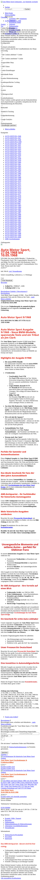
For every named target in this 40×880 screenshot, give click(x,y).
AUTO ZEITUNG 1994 (13, 226)
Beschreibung (5, 291)
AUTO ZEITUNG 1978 (13, 196)
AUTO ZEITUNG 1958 (13, 158)
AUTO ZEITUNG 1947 (13, 138)
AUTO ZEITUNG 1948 (13, 140)
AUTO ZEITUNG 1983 (13, 205)
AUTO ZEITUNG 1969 (13, 179)
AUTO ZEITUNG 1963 (13, 168)
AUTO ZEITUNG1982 (13, 203)
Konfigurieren (16, 878)
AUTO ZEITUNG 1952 (13, 147)
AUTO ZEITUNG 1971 (13, 183)
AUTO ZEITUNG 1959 (13, 160)
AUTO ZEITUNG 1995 (13, 228)
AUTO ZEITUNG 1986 (13, 211)
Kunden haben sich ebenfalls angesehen (14, 796)
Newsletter (8, 837)
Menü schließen (10, 15)
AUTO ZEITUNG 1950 (13, 144)
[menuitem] (22, 5)
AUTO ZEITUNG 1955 (13, 153)
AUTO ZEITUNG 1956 (13, 155)
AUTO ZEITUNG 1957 (13, 157)
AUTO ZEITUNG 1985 (13, 209)
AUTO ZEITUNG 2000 (13, 237)
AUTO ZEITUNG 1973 (13, 186)
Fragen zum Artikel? (11, 717)
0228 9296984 (5, 807)
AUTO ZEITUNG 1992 (13, 222)
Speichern (5, 752)
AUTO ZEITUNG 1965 (13, 172)
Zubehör (13, 291)
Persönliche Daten (15, 22)
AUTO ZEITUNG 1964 (13, 170)
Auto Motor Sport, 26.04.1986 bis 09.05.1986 (9, 791)
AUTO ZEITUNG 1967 (13, 175)
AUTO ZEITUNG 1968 (13, 177)
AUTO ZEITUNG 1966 (13, 173)
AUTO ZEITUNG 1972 (13, 185)
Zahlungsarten (13, 26)
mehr (32, 297)
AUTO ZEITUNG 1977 (13, 194)
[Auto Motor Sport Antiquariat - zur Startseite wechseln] (19, 2)
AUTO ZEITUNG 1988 (13, 215)
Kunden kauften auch (8, 767)
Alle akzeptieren (6, 878)
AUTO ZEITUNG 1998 (13, 233)
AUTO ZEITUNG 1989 (13, 216)
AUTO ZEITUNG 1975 (13, 190)
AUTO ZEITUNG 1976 (13, 192)
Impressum (8, 838)
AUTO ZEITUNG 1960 (13, 162)
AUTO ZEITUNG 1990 (13, 218)
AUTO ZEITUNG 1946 (13, 136)
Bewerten (4, 282)
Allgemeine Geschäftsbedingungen (16, 826)
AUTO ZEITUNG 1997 (13, 231)
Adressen (12, 24)
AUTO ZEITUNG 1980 (13, 200)
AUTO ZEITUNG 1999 (13, 235)
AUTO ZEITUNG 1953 (13, 149)
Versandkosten (9, 828)
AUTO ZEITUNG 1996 (13, 229)
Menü (7, 5)
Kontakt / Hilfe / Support (13, 818)
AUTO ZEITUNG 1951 (13, 145)
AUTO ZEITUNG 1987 (13, 213)
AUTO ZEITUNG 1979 (13, 198)
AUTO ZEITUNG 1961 (13, 164)
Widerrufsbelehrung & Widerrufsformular (18, 824)
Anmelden (12, 19)
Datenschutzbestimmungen (18, 747)
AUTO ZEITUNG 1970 (13, 181)
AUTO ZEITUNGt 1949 (13, 142)
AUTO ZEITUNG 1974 (13, 188)
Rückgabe (8, 820)
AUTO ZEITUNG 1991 (13, 220)
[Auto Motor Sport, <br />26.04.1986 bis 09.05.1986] (20, 788)
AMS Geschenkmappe (12, 239)
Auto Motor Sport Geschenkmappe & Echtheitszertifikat (14, 761)
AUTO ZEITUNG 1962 (13, 166)
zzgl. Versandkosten (15, 271)
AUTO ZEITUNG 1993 (13, 224)
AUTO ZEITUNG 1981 (13, 201)
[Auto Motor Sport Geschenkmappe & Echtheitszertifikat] (20, 758)
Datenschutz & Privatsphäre (14, 835)
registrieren (23, 19)
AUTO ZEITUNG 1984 (13, 207)
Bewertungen (22, 291)
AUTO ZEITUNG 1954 (13, 151)
